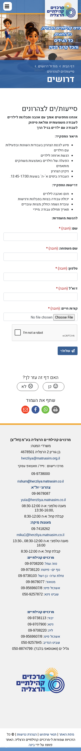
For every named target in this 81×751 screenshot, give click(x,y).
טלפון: (60, 267)
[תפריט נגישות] (6, 745)
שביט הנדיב (51, 642)
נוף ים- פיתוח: (50, 569)
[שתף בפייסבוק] (35, 409)
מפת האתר (66, 734)
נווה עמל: (50, 563)
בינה (32, 745)
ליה (50, 630)
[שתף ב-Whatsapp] (45, 409)
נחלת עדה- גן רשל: (51, 575)
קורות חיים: (56, 307)
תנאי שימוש (48, 734)
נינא (51, 624)
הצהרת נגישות (27, 734)
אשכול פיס (52, 588)
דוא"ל (60, 287)
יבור (50, 618)
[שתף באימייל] (25, 409)
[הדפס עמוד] (55, 409)
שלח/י (65, 351)
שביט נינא (51, 594)
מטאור (50, 582)
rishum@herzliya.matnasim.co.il (40, 481)
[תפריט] (7, 6)
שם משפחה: (55, 247)
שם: (61, 227)
